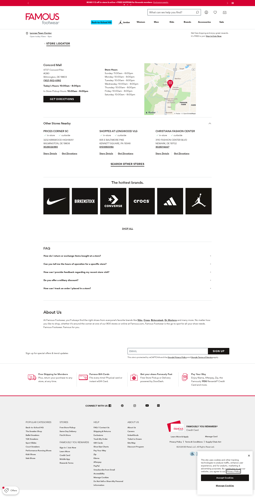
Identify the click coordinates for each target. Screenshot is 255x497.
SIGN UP (218, 351)
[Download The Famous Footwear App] (158, 405)
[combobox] (174, 12)
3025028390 (50, 147)
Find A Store (65, 435)
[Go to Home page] (43, 18)
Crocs (147, 320)
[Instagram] (134, 406)
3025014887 (162, 147)
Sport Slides (31, 443)
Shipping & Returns (102, 431)
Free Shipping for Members (53, 374)
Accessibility (99, 473)
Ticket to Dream (135, 439)
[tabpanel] (127, 1)
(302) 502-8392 (52, 80)
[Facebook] (110, 406)
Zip (95, 454)
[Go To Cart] (224, 12)
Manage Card (211, 436)
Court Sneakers (33, 446)
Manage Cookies (101, 477)
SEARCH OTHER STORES (127, 164)
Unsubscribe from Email (104, 469)
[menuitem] (101, 24)
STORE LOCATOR (58, 43)
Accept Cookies (225, 477)
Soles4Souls (133, 435)
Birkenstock (157, 320)
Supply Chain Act (213, 442)
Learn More (65, 451)
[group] (56, 201)
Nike (140, 320)
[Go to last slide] (28, 3)
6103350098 (106, 147)
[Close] (249, 455)
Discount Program (136, 446)
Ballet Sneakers (32, 435)
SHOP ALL (127, 228)
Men (156, 22)
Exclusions (98, 435)
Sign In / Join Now (68, 447)
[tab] (124, 4)
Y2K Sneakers (32, 439)
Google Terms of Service (202, 357)
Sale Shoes (30, 458)
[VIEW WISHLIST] (215, 12)
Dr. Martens (171, 320)
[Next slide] (227, 3)
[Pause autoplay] (233, 3)
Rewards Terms (66, 463)
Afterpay (97, 462)
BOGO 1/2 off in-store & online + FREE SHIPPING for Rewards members (119, 2)
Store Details (50, 153)
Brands (187, 22)
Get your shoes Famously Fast (156, 374)
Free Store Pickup (67, 427)
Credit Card (65, 455)
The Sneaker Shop (34, 431)
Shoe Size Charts (101, 446)
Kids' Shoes (31, 454)
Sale (221, 22)
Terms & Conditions (194, 442)
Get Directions (62, 99)
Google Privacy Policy (177, 357)
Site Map (131, 443)
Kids (172, 22)
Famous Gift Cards (99, 374)
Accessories (204, 22)
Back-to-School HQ (35, 427)
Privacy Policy (176, 442)
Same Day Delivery (68, 431)
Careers (131, 431)
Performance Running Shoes (38, 450)
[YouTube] (147, 406)
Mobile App (65, 459)
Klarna (96, 458)
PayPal (96, 466)
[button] (160, 2)
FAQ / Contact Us (101, 427)
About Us (132, 427)
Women (141, 22)
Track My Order (101, 439)
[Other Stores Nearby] (210, 123)
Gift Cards (98, 443)
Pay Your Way (198, 374)
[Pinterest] (122, 406)
